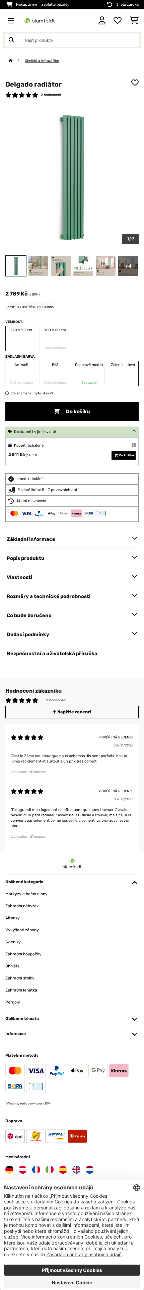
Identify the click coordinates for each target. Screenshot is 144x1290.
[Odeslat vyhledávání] (11, 40)
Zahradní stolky (19, 978)
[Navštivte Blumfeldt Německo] (9, 1170)
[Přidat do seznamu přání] (135, 82)
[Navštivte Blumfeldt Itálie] (50, 1170)
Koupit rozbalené (29, 445)
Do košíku (77, 411)
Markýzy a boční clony (26, 894)
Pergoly (12, 1002)
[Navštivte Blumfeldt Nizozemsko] (90, 1170)
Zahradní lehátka (21, 990)
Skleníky (13, 942)
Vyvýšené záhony (22, 930)
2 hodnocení (51, 95)
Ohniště (12, 966)
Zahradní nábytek (22, 906)
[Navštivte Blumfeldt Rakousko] (23, 1170)
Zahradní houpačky (23, 954)
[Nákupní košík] (134, 21)
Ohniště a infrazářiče (42, 60)
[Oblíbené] (118, 21)
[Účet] (101, 20)
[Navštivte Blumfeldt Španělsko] (63, 1170)
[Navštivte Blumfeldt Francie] (36, 1170)
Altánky (12, 918)
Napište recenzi (73, 711)
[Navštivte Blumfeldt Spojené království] (76, 1170)
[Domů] (17, 60)
